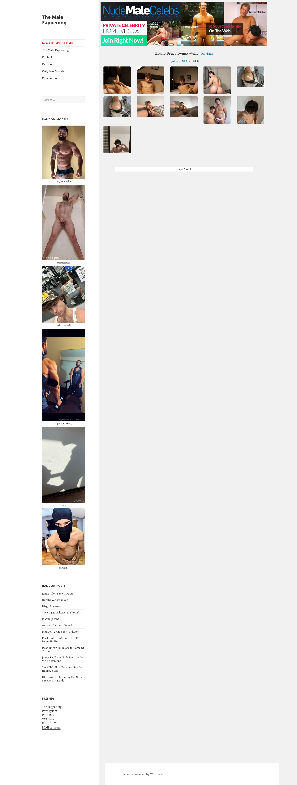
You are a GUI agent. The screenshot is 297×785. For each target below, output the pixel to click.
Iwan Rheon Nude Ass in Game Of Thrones (63, 649)
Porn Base (48, 715)
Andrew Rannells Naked (57, 625)
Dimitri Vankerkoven (55, 600)
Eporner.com (50, 78)
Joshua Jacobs (50, 619)
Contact (47, 57)
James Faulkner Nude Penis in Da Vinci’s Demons (62, 659)
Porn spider (50, 711)
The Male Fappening (54, 20)
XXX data (48, 719)
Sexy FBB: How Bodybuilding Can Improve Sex (62, 668)
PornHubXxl (50, 723)
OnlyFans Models (53, 71)
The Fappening (52, 707)
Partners (48, 64)
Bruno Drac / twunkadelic (176, 53)
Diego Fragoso (51, 606)
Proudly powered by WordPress (143, 774)
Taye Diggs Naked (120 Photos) (60, 612)
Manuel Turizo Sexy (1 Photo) (60, 631)
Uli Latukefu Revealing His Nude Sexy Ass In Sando (62, 678)
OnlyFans (207, 53)
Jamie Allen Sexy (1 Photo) (58, 593)
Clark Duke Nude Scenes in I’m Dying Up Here (61, 639)
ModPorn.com (51, 727)
